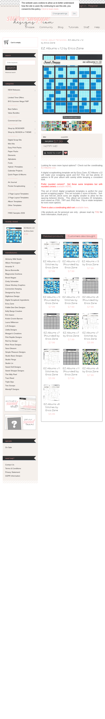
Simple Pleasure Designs (15, 352)
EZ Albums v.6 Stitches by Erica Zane (52, 407)
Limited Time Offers (16, 97)
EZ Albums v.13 (48, 168)
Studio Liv (9, 363)
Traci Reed (9, 378)
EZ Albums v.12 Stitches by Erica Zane (51, 265)
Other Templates (14, 205)
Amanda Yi (9, 266)
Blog (60, 27)
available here (81, 207)
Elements (11, 155)
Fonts (10, 163)
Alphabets (12, 159)
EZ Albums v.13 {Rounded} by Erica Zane (51, 300)
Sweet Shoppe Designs (14, 371)
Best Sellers (13, 109)
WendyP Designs (12, 389)
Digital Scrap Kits (15, 140)
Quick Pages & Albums (17, 174)
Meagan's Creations (13, 333)
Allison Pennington (12, 263)
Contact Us (9, 465)
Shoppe (29, 27)
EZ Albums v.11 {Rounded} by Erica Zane (71, 372)
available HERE (63, 186)
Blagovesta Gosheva (13, 274)
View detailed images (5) (72, 117)
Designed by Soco (12, 293)
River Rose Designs (13, 345)
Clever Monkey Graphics (15, 285)
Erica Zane (9, 304)
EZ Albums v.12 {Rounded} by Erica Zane (71, 265)
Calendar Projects (15, 171)
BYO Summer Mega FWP (18, 101)
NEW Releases (14, 90)
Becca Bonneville (12, 270)
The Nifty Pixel (11, 374)
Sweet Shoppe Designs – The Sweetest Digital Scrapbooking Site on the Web (32, 20)
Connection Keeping (13, 289)
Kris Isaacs (9, 315)
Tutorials (73, 27)
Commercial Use (14, 121)
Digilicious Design (12, 296)
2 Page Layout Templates (18, 198)
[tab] (53, 236)
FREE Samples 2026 (16, 213)
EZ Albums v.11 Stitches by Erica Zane (51, 372)
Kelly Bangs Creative (13, 311)
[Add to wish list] (66, 153)
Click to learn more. (50, 9)
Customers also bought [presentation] (81, 236)
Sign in (82, 6)
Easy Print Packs (15, 148)
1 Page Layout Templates (18, 194)
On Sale (8, 447)
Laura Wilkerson (11, 322)
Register (93, 6)
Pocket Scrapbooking (16, 186)
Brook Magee (10, 278)
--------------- (13, 94)
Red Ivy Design (11, 341)
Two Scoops (10, 386)
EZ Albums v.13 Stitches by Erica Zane (71, 300)
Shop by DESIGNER (16, 128)
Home (44, 40)
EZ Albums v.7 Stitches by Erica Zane (90, 336)
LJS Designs (10, 326)
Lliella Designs (11, 330)
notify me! (48, 146)
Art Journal (12, 182)
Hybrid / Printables (15, 167)
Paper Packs (13, 151)
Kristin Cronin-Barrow (14, 319)
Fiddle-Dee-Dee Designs (15, 307)
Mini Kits (11, 144)
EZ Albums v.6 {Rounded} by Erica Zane (90, 300)
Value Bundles (13, 113)
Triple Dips (9, 382)
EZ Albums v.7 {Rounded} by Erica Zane (52, 336)
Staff (86, 27)
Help (97, 27)
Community (46, 27)
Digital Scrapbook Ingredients (17, 300)
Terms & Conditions (13, 468)
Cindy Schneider (12, 281)
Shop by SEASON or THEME (19, 132)
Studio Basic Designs (13, 356)
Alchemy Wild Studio (13, 259)
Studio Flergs (10, 359)
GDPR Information (12, 476)
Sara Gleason (10, 348)
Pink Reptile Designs (13, 337)
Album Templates (58, 40)
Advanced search (10, 72)
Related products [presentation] (53, 236)
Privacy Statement (12, 472)
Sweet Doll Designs (13, 367)
